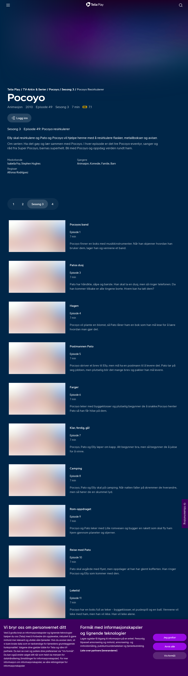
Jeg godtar (170, 637)
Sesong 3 (68, 89)
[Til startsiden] (94, 5)
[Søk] (180, 5)
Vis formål (169, 655)
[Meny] (8, 5)
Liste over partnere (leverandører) (98, 650)
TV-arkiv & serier (34, 89)
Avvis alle (170, 646)
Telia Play (13, 89)
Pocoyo (54, 89)
